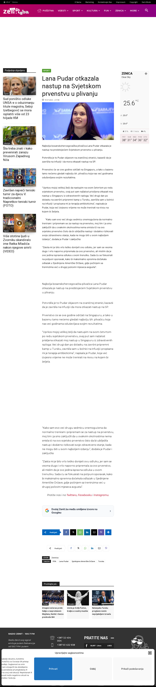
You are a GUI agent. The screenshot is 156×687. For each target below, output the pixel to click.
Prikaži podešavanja (132, 668)
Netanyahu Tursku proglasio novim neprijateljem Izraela (101, 611)
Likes (109, 645)
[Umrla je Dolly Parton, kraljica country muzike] (78, 598)
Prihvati (53, 668)
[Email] (94, 532)
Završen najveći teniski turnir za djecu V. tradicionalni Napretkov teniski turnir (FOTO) (19, 197)
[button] (149, 652)
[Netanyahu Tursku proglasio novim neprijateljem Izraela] (103, 598)
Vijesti (6, 94)
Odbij (93, 668)
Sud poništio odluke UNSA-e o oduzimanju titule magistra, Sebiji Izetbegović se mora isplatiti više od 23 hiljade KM (18, 108)
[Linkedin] (87, 532)
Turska (101, 561)
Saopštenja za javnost (12, 185)
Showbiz (71, 604)
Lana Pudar (64, 561)
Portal (45, 604)
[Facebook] (66, 532)
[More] (108, 532)
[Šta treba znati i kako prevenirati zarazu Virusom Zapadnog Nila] (19, 135)
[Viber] (101, 532)
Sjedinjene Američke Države (83, 561)
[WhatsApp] (80, 532)
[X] (73, 532)
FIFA (54, 561)
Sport (46, 71)
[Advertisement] (79, 42)
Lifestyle (7, 143)
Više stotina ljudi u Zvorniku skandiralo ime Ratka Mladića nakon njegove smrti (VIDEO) (17, 243)
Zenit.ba (54, 557)
